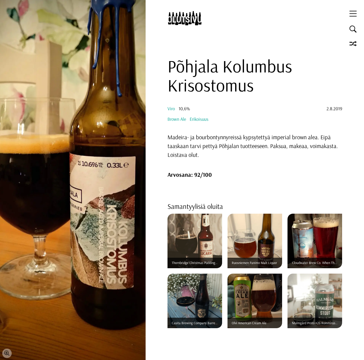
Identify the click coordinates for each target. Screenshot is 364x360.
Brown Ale (176, 119)
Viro (171, 108)
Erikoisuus (199, 119)
